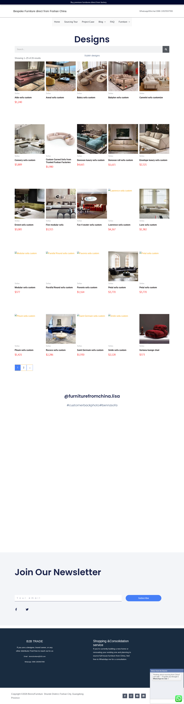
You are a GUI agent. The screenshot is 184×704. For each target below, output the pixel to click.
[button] (104, 21)
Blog (101, 22)
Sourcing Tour (71, 22)
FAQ (112, 22)
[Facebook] (125, 696)
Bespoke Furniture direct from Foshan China (39, 11)
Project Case (88, 22)
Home (57, 22)
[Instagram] (131, 696)
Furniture (123, 22)
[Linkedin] (143, 696)
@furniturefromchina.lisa (92, 396)
